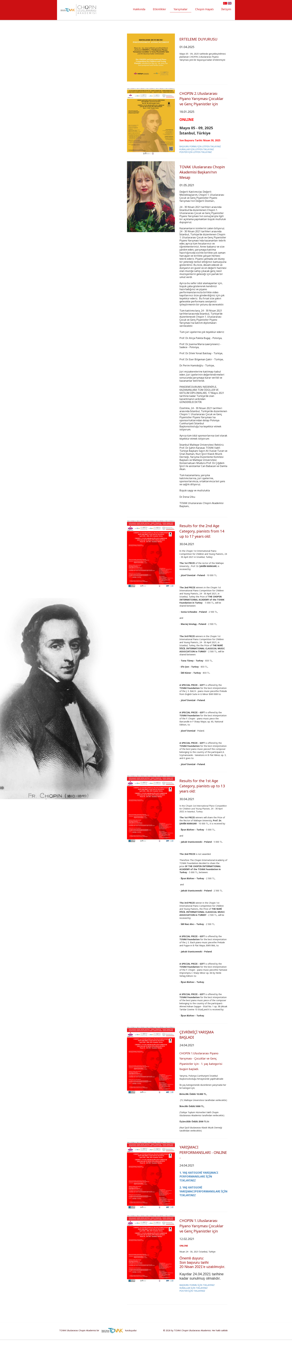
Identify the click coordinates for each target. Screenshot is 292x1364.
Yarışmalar (181, 9)
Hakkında (139, 9)
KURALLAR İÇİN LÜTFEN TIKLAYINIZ (196, 149)
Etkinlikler (159, 9)
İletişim (226, 9)
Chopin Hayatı (204, 9)
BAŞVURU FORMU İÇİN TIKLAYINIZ (197, 1285)
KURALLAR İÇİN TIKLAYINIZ (193, 1287)
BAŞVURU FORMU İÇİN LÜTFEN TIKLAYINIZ (200, 146)
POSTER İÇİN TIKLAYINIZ (192, 1290)
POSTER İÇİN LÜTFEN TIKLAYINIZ (195, 152)
